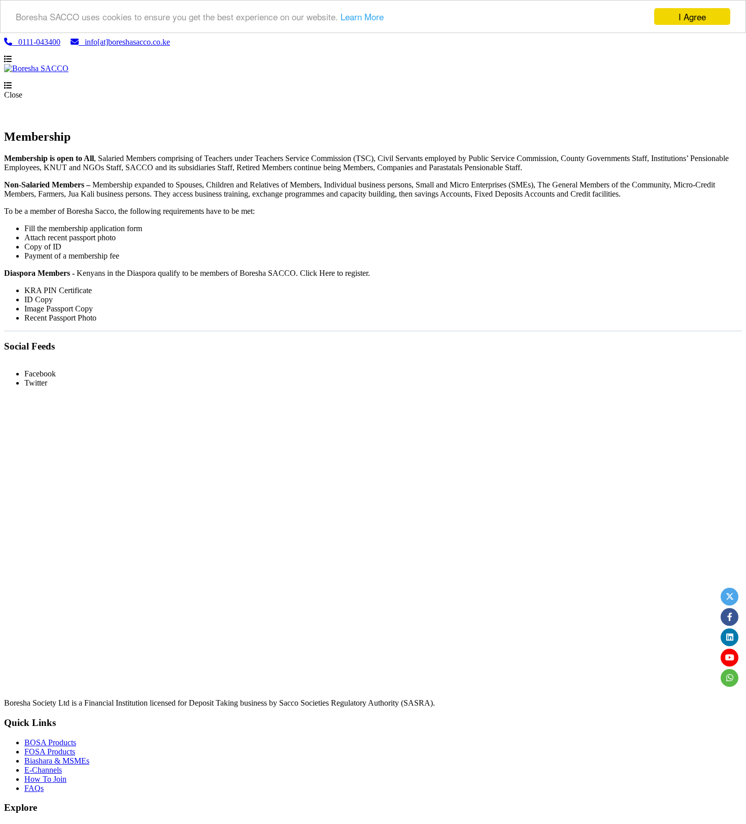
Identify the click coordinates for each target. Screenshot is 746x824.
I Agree (692, 16)
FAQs (34, 788)
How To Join (45, 779)
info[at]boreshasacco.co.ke (124, 42)
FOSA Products (49, 751)
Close (13, 94)
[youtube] (729, 658)
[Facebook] (729, 617)
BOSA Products (50, 742)
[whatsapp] (729, 678)
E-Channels (43, 770)
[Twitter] (729, 597)
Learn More (362, 17)
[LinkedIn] (729, 637)
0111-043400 (36, 42)
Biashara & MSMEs (56, 760)
